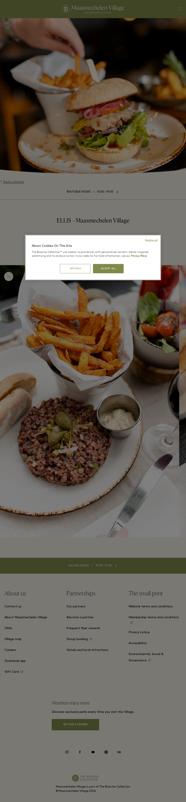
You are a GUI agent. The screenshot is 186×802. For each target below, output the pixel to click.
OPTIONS (75, 268)
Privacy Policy (139, 256)
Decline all (151, 240)
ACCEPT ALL (108, 268)
